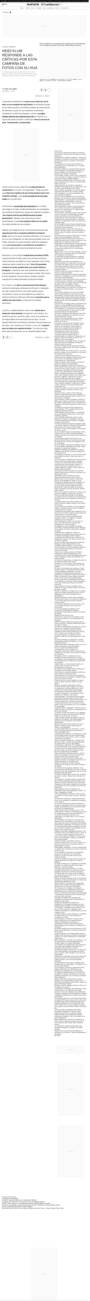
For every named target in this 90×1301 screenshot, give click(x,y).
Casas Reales (50, 8)
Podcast (57, 8)
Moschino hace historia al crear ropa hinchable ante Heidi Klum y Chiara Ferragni (29, 1208)
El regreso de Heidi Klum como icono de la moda (18, 1202)
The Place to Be (64, 8)
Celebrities (5, 12)
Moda (21, 8)
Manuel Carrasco (76, 1)
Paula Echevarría (42, 1)
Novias (33, 8)
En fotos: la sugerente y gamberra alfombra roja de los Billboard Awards (26, 1205)
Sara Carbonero (58, 1)
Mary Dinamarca (33, 1)
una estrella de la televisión (25, 206)
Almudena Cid (24, 1)
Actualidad (38, 8)
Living (44, 8)
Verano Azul (85, 1)
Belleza (28, 8)
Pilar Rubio (50, 1)
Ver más (57, 1035)
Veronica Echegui (67, 1)
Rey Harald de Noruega (14, 1)
